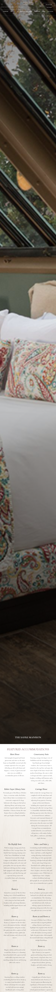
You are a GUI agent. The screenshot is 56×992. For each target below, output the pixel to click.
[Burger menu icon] (2, 4)
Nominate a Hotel (20, 6)
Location (50, 11)
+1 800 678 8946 (49, 7)
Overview (5, 11)
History (12, 11)
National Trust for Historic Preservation (8, 6)
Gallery (28, 14)
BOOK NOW (49, 4)
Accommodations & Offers (24, 11)
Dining (44, 11)
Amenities (37, 11)
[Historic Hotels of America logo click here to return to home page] (28, 3)
